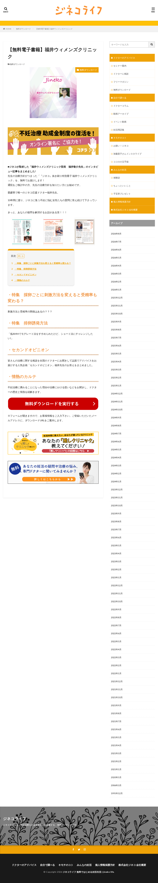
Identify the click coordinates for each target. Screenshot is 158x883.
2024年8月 (116, 425)
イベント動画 (119, 121)
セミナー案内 (119, 65)
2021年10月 (117, 697)
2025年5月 (116, 353)
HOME (8, 29)
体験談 (116, 177)
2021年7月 (116, 721)
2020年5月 (116, 777)
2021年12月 (117, 681)
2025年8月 (116, 329)
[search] (152, 44)
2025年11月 (117, 305)
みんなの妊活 (119, 169)
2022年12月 (117, 585)
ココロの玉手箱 (121, 161)
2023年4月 (116, 553)
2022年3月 (116, 657)
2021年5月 (116, 737)
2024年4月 (116, 457)
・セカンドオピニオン (23, 274)
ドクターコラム (121, 105)
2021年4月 (116, 745)
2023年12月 (117, 489)
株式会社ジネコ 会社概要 (125, 209)
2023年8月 (116, 521)
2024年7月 (116, 433)
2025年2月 (116, 377)
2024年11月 (117, 401)
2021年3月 (116, 753)
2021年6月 (116, 729)
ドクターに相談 (121, 73)
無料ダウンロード (23, 29)
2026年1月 (116, 289)
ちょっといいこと (122, 185)
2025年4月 (116, 361)
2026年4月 (116, 265)
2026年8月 (116, 233)
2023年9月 (116, 513)
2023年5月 (116, 545)
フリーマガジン (121, 81)
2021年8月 (116, 713)
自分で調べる (119, 97)
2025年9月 (116, 321)
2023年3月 (116, 561)
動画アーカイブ (121, 113)
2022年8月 (116, 617)
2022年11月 (117, 593)
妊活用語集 (118, 129)
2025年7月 (116, 337)
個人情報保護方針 (122, 201)
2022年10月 (117, 601)
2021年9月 (116, 705)
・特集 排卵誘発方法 (23, 269)
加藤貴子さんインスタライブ (127, 153)
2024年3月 (116, 465)
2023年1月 (116, 577)
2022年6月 (116, 633)
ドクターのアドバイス (124, 57)
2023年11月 (117, 497)
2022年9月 (116, 609)
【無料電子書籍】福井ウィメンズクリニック (54, 29)
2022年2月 (116, 665)
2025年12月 (117, 297)
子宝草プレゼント (122, 193)
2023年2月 (116, 569)
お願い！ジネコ (121, 145)
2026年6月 (116, 249)
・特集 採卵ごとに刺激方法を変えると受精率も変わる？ (41, 263)
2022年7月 (116, 625)
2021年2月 (116, 761)
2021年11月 (117, 689)
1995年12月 (117, 793)
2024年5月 (116, 449)
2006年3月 (116, 785)
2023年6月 (116, 537)
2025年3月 (116, 369)
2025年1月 (116, 385)
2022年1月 (116, 673)
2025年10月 (117, 313)
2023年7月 (116, 529)
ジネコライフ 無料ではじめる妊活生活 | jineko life (88, 872)
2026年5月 (116, 257)
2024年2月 (116, 473)
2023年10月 (117, 505)
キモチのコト (119, 137)
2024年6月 (116, 441)
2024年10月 (117, 409)
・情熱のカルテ (20, 280)
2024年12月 (117, 393)
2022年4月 (116, 649)
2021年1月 (116, 769)
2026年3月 (116, 273)
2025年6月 (116, 345)
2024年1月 (116, 481)
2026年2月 (116, 281)
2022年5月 (116, 641)
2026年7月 (116, 241)
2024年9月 (116, 417)
